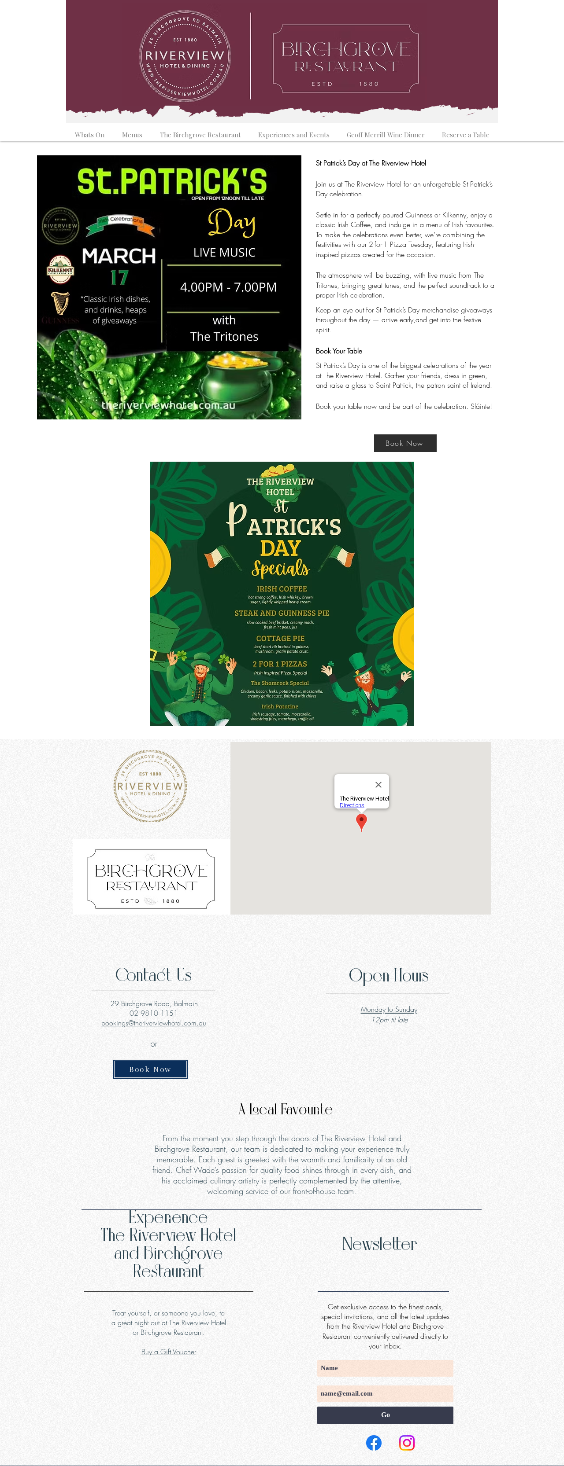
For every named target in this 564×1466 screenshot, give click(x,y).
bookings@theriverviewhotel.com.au (153, 1023)
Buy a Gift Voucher (168, 1351)
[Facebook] (374, 1443)
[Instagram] (407, 1443)
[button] (89, 131)
